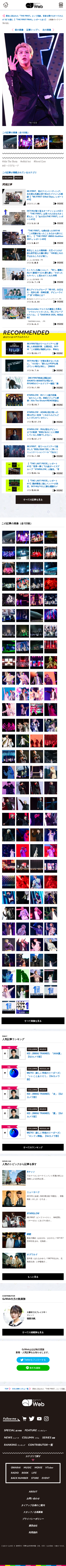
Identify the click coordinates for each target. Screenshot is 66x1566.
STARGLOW (33, 1213)
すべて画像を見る (33, 1020)
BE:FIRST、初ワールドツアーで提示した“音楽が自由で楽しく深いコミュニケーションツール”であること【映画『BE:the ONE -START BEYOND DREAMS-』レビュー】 (42, 449)
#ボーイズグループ (10, 165)
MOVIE (38, 1468)
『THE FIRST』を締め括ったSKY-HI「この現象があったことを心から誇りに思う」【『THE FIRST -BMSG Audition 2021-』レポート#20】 (45, 234)
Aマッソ (31, 1171)
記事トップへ (33, 29)
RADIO (15, 1473)
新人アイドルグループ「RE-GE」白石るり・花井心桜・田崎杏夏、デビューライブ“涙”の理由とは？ (45, 292)
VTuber (49, 1468)
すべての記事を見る (33, 499)
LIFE (34, 1473)
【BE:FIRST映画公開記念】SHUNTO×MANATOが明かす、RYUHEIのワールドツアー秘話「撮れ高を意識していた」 (42, 381)
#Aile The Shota (9, 161)
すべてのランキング (33, 1147)
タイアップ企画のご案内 (33, 1505)
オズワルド (32, 1254)
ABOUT (33, 1492)
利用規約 (33, 1533)
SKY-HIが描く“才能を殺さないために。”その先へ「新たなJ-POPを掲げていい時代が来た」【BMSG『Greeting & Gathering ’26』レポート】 (43, 363)
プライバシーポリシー (33, 1519)
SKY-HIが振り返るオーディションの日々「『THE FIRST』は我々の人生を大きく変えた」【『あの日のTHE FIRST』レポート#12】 (45, 215)
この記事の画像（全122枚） (16, 132)
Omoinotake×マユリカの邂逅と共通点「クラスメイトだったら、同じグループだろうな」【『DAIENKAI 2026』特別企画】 (45, 313)
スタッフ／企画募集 (33, 1512)
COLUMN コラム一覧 (20, 1389)
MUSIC (27, 1468)
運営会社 (33, 1526)
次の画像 (47, 29)
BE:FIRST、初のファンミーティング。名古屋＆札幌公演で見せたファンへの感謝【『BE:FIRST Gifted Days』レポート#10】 (45, 195)
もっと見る (33, 1276)
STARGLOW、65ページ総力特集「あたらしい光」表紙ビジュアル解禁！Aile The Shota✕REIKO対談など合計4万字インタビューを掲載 (43, 398)
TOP (6, 1389)
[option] (10, 142)
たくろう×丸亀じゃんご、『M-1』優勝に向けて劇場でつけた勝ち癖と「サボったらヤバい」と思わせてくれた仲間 (45, 273)
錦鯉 (29, 1233)
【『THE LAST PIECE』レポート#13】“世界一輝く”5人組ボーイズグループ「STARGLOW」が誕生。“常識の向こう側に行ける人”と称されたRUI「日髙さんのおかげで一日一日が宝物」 (43, 466)
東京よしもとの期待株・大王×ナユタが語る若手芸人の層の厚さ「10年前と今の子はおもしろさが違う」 (45, 253)
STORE (35, 1478)
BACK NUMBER (19, 1478)
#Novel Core (40, 161)
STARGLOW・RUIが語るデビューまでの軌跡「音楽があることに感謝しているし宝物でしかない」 (43, 432)
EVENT (46, 1478)
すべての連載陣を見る (33, 1332)
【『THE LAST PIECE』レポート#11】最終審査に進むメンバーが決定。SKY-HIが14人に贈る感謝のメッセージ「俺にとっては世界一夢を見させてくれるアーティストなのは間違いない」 (43, 483)
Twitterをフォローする (35, 1359)
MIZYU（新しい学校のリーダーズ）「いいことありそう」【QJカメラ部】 (44, 1076)
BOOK (25, 1473)
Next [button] (59, 1315)
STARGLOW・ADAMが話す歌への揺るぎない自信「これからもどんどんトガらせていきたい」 (43, 415)
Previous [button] (4, 1315)
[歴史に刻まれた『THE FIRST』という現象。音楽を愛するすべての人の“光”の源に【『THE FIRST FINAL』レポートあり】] (8, 537)
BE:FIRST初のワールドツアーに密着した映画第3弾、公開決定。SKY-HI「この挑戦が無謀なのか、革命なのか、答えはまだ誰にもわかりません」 (43, 346)
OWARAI (16, 1468)
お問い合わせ (33, 1499)
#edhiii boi (25, 161)
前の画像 (19, 29)
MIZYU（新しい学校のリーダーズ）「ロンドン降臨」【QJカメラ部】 (44, 1134)
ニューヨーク (33, 1192)
